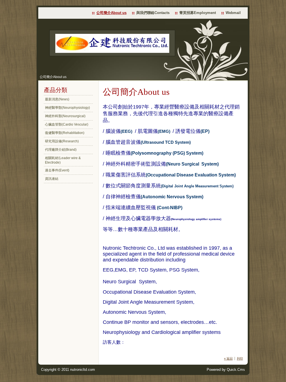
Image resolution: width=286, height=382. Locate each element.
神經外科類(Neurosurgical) (65, 116)
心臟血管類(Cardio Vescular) (66, 124)
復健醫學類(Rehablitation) (64, 133)
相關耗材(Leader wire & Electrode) (63, 160)
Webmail (233, 13)
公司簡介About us (111, 13)
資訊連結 (51, 179)
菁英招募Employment (197, 13)
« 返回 (228, 358)
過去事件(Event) (57, 170)
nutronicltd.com (82, 369)
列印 (240, 358)
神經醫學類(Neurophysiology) (67, 108)
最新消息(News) (57, 99)
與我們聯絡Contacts (153, 13)
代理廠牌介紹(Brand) (61, 150)
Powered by (226, 369)
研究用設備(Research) (62, 141)
